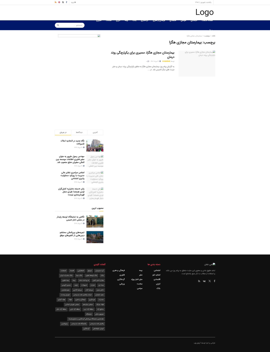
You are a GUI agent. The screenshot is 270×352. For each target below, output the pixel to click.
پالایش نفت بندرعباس (97, 324)
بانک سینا (79, 275)
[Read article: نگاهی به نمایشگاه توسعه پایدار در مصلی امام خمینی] (94, 221)
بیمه (126, 20)
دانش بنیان (100, 290)
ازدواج (90, 271)
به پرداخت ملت (84, 280)
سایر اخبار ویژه (136, 279)
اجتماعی (194, 20)
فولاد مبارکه (100, 304)
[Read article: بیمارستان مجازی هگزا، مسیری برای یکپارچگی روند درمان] (197, 64)
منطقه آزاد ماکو (61, 309)
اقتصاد (72, 271)
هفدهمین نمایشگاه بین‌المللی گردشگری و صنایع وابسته (86, 319)
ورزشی (210, 30)
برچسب (207, 36)
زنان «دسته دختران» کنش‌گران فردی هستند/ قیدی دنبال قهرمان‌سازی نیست (71, 191)
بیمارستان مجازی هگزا (194, 36)
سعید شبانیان (99, 295)
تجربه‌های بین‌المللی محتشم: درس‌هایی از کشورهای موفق (71, 234)
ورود (73, 2)
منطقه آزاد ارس (88, 309)
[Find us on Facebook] (214, 281)
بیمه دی (101, 285)
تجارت (93, 285)
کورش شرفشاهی (98, 328)
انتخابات (63, 271)
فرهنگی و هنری (159, 20)
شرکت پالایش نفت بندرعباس (82, 295)
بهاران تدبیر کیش (98, 280)
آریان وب (197, 343)
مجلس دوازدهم (88, 304)
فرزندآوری (92, 299)
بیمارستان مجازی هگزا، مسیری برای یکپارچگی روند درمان (142, 54)
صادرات (101, 299)
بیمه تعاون (65, 280)
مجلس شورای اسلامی (72, 304)
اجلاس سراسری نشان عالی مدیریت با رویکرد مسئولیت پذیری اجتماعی (72, 175)
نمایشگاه (89, 314)
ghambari (166, 61)
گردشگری (144, 20)
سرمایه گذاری (77, 290)
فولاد (70, 299)
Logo (204, 12)
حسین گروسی (66, 285)
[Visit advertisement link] (79, 76)
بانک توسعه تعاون (91, 275)
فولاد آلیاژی (61, 299)
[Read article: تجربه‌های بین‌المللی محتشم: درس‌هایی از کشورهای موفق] (94, 237)
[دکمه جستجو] (57, 25)
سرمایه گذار (89, 290)
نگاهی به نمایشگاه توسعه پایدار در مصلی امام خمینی (70, 218)
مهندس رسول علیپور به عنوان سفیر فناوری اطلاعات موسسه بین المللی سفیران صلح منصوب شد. (70, 159)
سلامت (109, 20)
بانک (134, 20)
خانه (213, 36)
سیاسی (183, 20)
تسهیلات (84, 285)
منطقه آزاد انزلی (75, 309)
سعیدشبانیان (65, 290)
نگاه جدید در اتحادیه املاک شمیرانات (72, 142)
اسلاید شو (156, 274)
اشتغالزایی (81, 271)
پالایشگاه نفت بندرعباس (78, 324)
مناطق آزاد (100, 309)
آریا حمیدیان (99, 271)
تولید (76, 285)
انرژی (118, 20)
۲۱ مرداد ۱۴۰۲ (155, 61)
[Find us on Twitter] (209, 281)
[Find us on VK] (204, 281)
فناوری (98, 20)
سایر (140, 274)
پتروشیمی (64, 324)
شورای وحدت (65, 295)
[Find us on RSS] (199, 281)
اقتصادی (173, 20)
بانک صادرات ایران (66, 275)
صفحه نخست (207, 20)
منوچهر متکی (99, 314)
